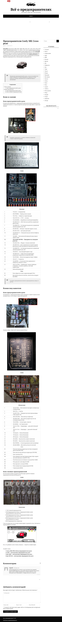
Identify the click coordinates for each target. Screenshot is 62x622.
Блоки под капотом (8, 89)
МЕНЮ (31, 16)
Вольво (46, 59)
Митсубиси (47, 77)
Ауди (46, 55)
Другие (4, 45)
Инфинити (47, 65)
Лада (46, 69)
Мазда (46, 73)
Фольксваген (48, 90)
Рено (46, 85)
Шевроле (47, 98)
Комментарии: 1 (10, 45)
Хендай (46, 94)
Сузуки (46, 86)
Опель (46, 81)
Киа (45, 67)
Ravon (46, 51)
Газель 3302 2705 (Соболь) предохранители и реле (19, 551)
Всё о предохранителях (31, 9)
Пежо (46, 83)
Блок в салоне (7, 86)
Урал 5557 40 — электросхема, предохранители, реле (19, 556)
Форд (46, 92)
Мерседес (47, 75)
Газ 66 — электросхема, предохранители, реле (18, 552)
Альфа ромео (48, 53)
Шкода (46, 100)
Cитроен (47, 49)
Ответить (38, 574)
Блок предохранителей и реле (13, 88)
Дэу (45, 63)
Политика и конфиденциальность (10, 620)
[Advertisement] (12, 30)
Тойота (46, 88)
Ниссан (46, 79)
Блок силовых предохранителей (13, 91)
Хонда (46, 96)
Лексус (46, 71)
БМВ (46, 57)
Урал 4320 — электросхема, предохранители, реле (19, 554)
